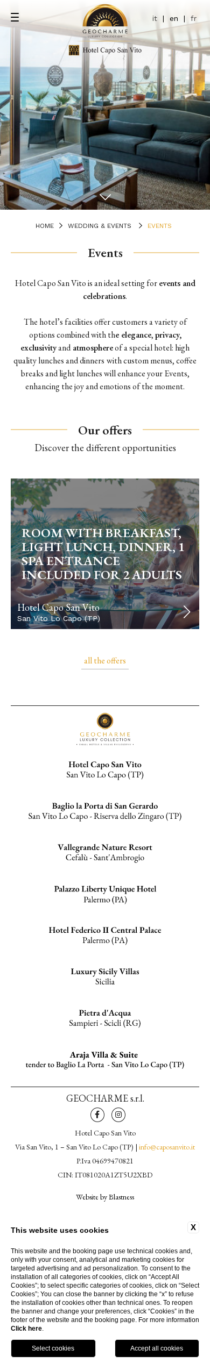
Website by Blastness (105, 1196)
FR (194, 18)
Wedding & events (99, 226)
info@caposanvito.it (167, 1147)
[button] (186, 612)
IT (154, 18)
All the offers (105, 660)
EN (174, 18)
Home (45, 226)
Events (160, 226)
